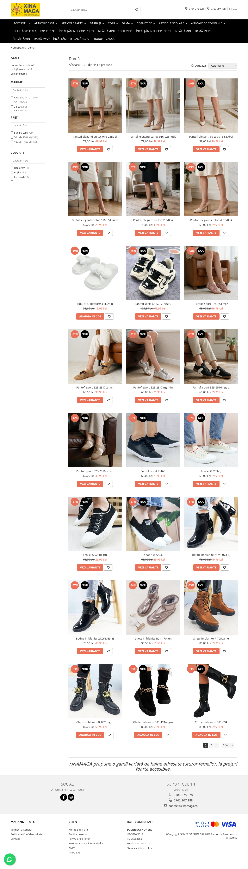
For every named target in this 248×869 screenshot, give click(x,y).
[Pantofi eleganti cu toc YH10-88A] (211, 189)
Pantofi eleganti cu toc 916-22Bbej (95, 136)
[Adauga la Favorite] (108, 149)
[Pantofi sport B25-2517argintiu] (153, 356)
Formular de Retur (79, 838)
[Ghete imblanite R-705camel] (211, 607)
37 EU (17, 102)
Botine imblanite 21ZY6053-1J (95, 638)
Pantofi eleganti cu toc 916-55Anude (94, 220)
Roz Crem (19, 167)
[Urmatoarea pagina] (231, 745)
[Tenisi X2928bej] (211, 440)
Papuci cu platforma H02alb (95, 304)
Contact (15, 838)
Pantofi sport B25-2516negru (211, 387)
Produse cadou (104, 39)
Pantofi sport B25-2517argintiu (153, 387)
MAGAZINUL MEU (23, 822)
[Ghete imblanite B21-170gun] (153, 607)
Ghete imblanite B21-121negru (153, 722)
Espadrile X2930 (153, 555)
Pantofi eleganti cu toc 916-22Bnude (153, 136)
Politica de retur (78, 834)
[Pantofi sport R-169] (153, 440)
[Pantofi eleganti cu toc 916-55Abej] (211, 105)
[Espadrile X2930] (153, 524)
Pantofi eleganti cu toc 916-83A (153, 220)
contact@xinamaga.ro (183, 806)
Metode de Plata (78, 829)
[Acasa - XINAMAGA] (30, 10)
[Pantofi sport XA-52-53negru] (153, 273)
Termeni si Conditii (21, 829)
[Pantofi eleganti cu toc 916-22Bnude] (153, 105)
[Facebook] (63, 797)
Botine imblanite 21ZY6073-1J (211, 555)
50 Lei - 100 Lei (22, 137)
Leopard (19, 177)
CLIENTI (74, 822)
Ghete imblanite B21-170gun (153, 638)
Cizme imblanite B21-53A (211, 722)
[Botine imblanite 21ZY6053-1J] (95, 607)
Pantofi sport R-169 (153, 471)
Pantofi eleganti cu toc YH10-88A (211, 220)
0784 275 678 (183, 795)
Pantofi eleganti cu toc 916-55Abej (211, 136)
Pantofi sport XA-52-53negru (153, 304)
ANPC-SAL (74, 852)
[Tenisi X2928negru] (95, 524)
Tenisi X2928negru (95, 555)
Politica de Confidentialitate (26, 834)
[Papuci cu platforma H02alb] (95, 273)
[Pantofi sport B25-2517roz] (211, 273)
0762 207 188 (183, 800)
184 (225, 745)
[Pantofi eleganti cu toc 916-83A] (153, 189)
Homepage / (19, 47)
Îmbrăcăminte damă (22, 65)
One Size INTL (22, 97)
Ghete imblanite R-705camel (211, 638)
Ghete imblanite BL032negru (95, 722)
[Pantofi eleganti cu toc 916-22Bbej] (95, 105)
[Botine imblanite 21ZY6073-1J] (211, 524)
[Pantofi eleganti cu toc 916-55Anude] (95, 189)
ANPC (72, 848)
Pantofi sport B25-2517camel (94, 387)
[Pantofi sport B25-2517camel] (95, 356)
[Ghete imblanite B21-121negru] (153, 691)
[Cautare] (136, 10)
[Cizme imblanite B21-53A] (211, 691)
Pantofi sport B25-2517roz (211, 304)
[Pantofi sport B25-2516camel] (95, 440)
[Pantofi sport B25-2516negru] (211, 356)
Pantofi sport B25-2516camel (94, 471)
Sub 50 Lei (20, 132)
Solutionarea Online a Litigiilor (86, 843)
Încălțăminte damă (21, 69)
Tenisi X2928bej (211, 471)
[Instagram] (71, 797)
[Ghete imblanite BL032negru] (95, 691)
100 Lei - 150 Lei (23, 141)
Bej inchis (19, 172)
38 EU (17, 106)
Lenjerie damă (19, 73)
